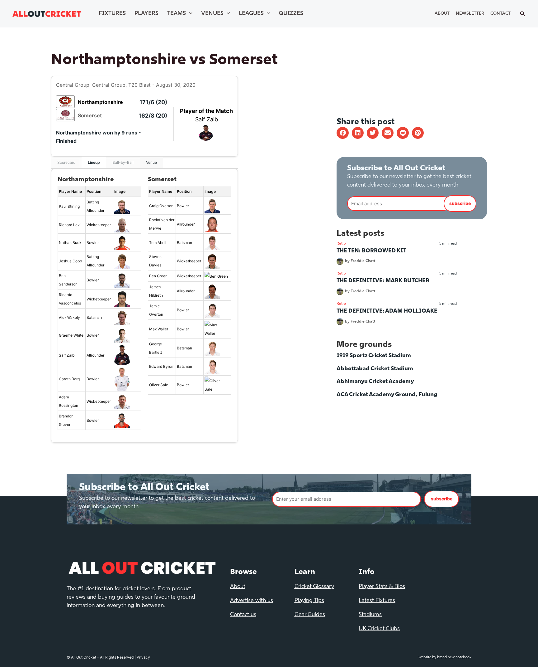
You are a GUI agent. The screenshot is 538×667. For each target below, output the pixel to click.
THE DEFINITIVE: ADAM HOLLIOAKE (387, 311)
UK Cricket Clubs (379, 629)
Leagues (251, 14)
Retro (341, 244)
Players (146, 14)
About (442, 13)
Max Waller (158, 329)
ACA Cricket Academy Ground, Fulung (387, 395)
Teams (176, 14)
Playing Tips (309, 601)
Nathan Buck (70, 242)
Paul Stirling (69, 206)
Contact (500, 13)
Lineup (94, 162)
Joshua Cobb (70, 261)
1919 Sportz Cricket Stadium (374, 356)
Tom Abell (157, 242)
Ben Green (158, 276)
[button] (342, 133)
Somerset (90, 115)
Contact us (243, 615)
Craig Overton (161, 205)
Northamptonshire (100, 102)
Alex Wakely (69, 317)
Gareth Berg (69, 379)
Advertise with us (251, 601)
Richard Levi (70, 224)
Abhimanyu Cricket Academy (375, 382)
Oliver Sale (158, 384)
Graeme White (71, 335)
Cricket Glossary (314, 587)
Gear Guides (310, 615)
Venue (151, 162)
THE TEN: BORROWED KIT (371, 251)
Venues (212, 14)
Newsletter (470, 13)
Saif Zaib (206, 119)
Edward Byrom (161, 366)
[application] (189, 13)
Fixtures (112, 14)
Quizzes (291, 14)
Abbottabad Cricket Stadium (375, 369)
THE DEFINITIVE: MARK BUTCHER (383, 281)
